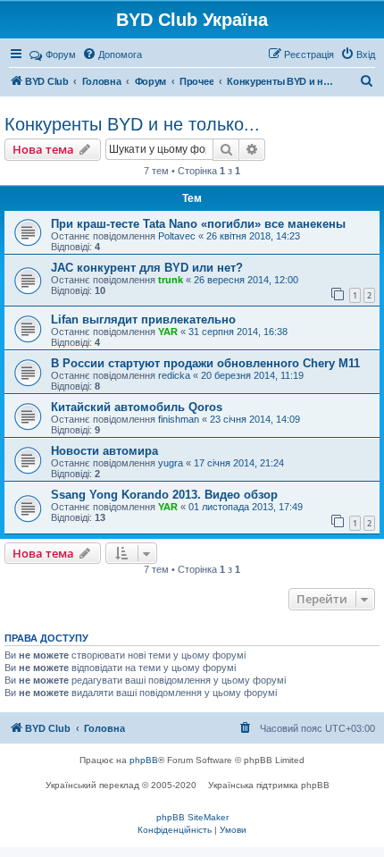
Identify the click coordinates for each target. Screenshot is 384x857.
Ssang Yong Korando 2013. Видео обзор (164, 494)
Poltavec (177, 236)
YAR (168, 331)
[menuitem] (112, 54)
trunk (170, 279)
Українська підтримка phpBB (269, 785)
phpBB (143, 760)
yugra (170, 463)
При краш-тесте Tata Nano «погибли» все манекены (198, 224)
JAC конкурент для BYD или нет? (147, 267)
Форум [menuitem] (61, 54)
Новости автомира (104, 451)
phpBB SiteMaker (192, 817)
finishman (178, 419)
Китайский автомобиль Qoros (136, 407)
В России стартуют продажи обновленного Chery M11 (205, 363)
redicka (174, 375)
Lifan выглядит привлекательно (143, 319)
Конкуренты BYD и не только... (132, 124)
